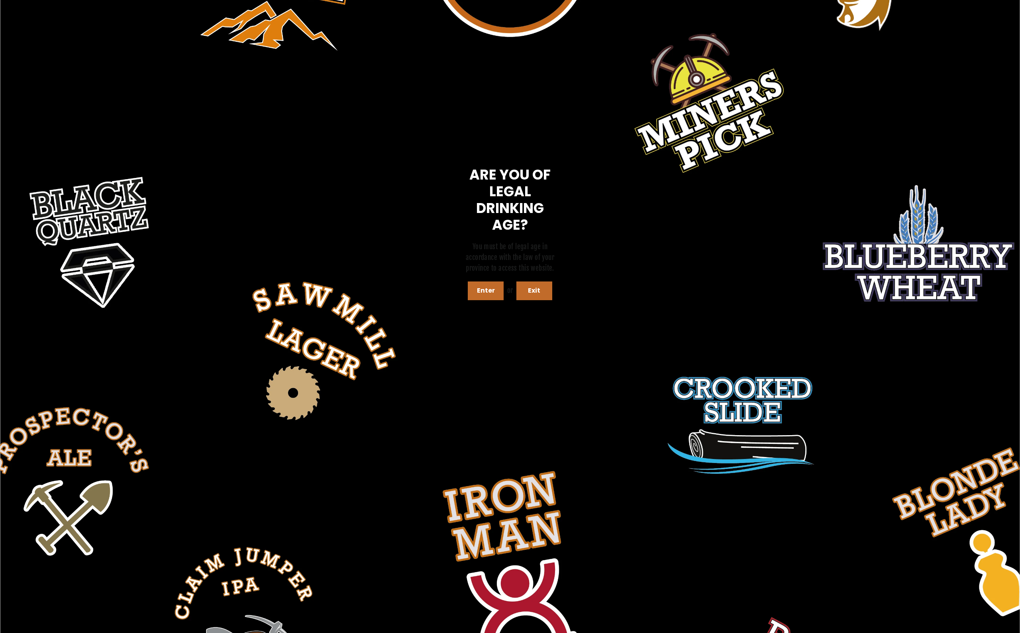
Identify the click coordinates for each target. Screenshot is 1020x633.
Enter (486, 290)
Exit (534, 290)
